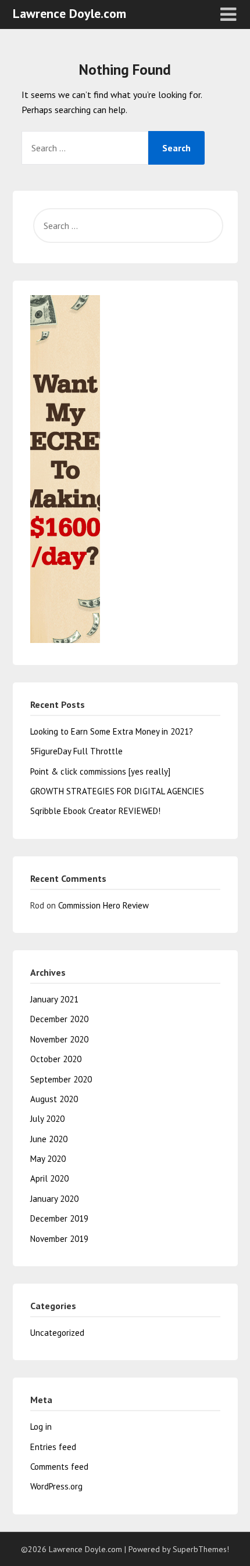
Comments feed (59, 1466)
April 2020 (49, 1178)
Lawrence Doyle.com (69, 13)
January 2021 (54, 999)
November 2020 (59, 1039)
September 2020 (61, 1079)
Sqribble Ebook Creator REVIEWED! (95, 810)
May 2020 (48, 1158)
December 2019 (59, 1218)
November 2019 (59, 1238)
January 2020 (54, 1198)
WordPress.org (56, 1486)
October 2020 (55, 1058)
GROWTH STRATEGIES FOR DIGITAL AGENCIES (117, 791)
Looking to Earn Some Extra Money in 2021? (111, 731)
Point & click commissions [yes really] (100, 771)
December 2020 (59, 1018)
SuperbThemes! (201, 1549)
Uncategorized (57, 1332)
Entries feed (53, 1446)
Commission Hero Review (103, 905)
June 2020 (48, 1138)
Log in (41, 1426)
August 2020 (54, 1098)
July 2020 (47, 1118)
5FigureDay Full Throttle (76, 751)
